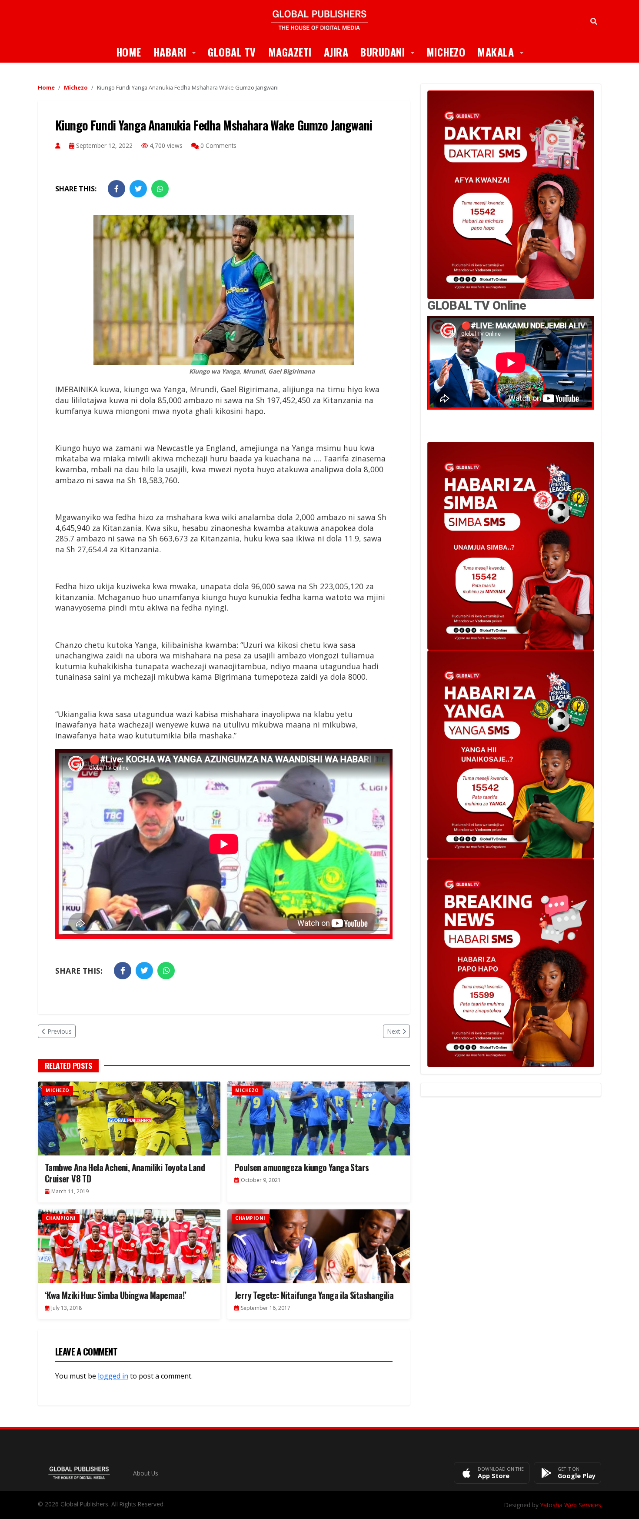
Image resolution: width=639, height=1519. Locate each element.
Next (393, 1031)
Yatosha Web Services (570, 1505)
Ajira (336, 52)
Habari (177, 51)
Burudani (390, 51)
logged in (113, 1376)
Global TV (232, 52)
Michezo (446, 52)
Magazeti (290, 52)
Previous (59, 1031)
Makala (503, 51)
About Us (145, 1473)
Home (128, 52)
